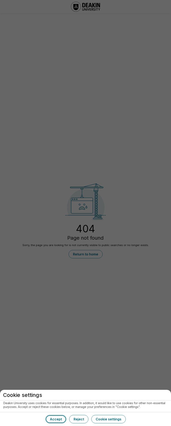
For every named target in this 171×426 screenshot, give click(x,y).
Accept (56, 419)
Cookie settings (108, 419)
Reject (79, 419)
